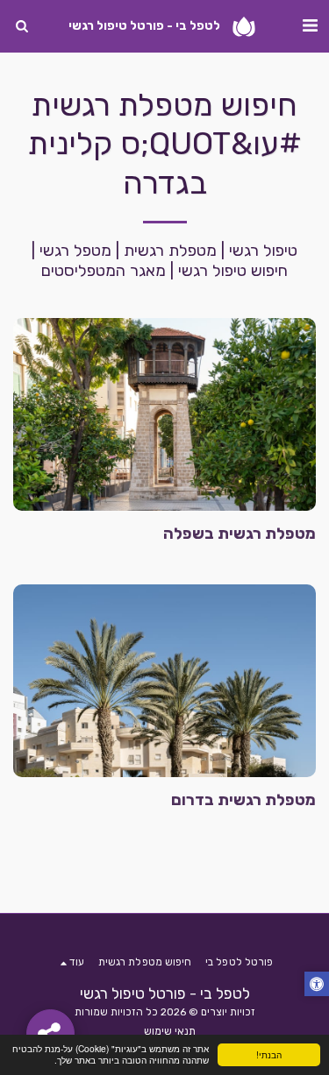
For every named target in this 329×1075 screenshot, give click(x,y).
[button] (310, 25)
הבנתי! (269, 1054)
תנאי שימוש (170, 1031)
